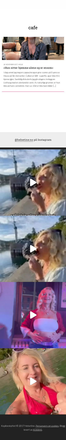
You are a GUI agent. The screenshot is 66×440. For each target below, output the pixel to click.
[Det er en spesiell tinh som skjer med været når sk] (33, 381)
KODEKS (37, 429)
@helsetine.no (24, 139)
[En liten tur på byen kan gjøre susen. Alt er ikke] (33, 315)
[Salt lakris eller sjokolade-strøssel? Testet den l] (33, 182)
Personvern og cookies (47, 425)
